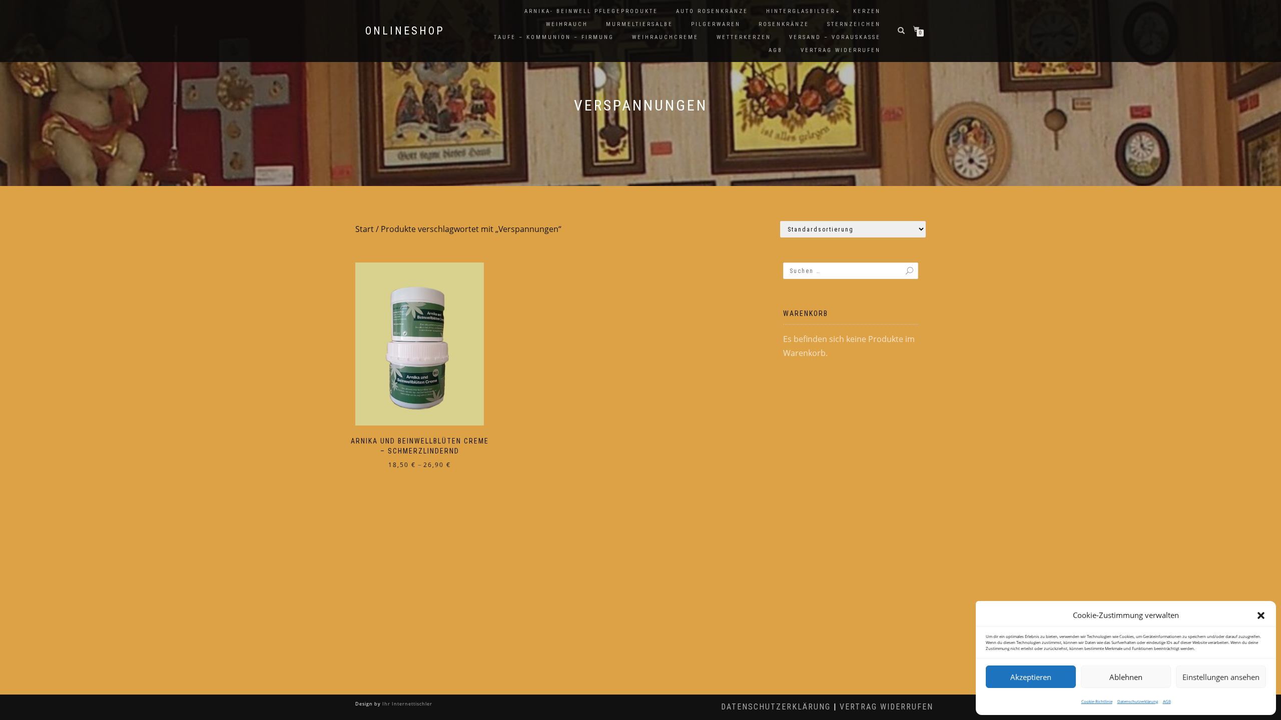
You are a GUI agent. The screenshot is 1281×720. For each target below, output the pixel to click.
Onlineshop (405, 31)
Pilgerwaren (716, 24)
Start (364, 229)
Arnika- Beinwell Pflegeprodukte (591, 11)
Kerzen (867, 11)
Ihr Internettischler (406, 703)
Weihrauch (567, 24)
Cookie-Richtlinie (1096, 701)
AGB (1167, 701)
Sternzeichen (854, 24)
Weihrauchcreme (665, 37)
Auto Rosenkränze (712, 11)
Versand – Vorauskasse (835, 37)
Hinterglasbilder (800, 11)
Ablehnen (1125, 677)
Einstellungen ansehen (1220, 677)
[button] (1261, 615)
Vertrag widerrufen (841, 50)
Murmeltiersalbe (639, 24)
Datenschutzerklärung (1137, 701)
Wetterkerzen (744, 37)
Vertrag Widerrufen (886, 707)
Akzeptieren (1030, 677)
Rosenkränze (784, 24)
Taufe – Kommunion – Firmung (554, 37)
